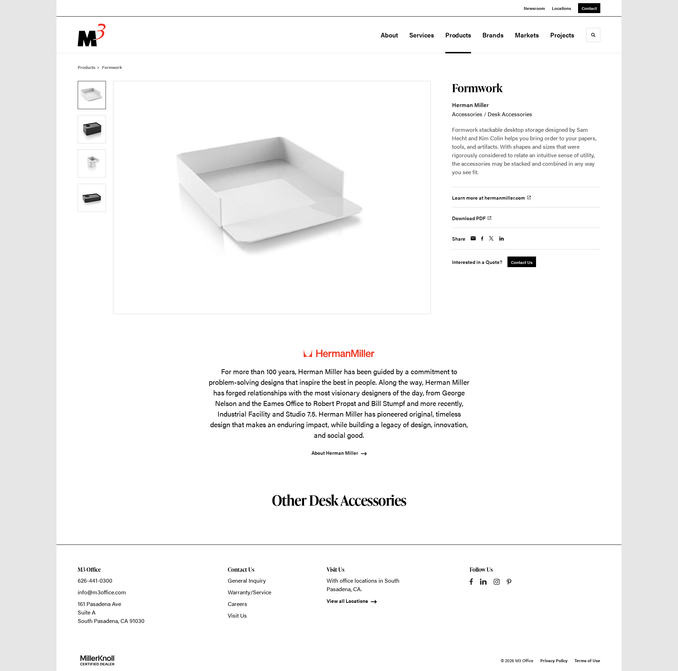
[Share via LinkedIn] (501, 238)
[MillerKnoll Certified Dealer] (97, 660)
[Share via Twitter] (491, 238)
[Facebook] (471, 581)
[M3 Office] (113, 35)
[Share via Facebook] (482, 238)
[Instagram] (497, 582)
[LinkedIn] (483, 581)
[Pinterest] (509, 582)
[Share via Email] (473, 238)
